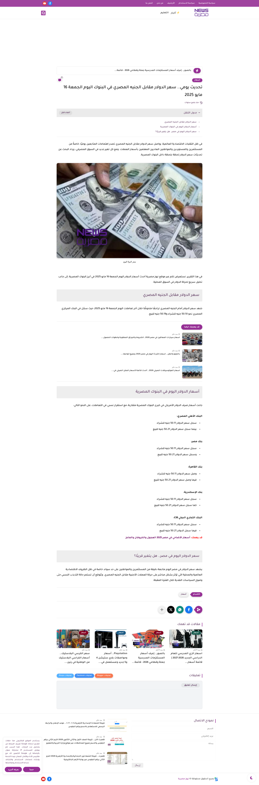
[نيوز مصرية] (201, 12)
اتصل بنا (149, 3)
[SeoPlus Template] (216, 779)
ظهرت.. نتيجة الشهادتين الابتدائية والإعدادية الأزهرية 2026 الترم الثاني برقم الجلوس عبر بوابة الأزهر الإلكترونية (75, 758)
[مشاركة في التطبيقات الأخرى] (162, 609)
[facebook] (50, 3)
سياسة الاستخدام (187, 3)
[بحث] (43, 13)
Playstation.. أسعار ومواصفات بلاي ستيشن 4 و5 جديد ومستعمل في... (111, 658)
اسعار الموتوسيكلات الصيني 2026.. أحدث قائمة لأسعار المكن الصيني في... (145, 371)
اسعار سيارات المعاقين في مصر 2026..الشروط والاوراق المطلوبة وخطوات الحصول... (140, 338)
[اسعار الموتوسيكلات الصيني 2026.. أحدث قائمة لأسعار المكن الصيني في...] (192, 372)
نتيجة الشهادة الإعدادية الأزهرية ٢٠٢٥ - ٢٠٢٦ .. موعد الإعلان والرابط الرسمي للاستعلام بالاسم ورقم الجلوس (75, 725)
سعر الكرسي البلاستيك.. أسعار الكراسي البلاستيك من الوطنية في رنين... (74, 658)
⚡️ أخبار (175, 13)
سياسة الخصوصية (207, 3)
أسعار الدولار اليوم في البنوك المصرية (178, 127)
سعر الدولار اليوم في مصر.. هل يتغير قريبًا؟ (175, 132)
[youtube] (45, 3)
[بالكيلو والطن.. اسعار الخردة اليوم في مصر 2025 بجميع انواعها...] (192, 355)
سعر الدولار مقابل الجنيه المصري (180, 122)
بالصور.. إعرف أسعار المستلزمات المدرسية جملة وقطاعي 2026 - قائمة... (153, 70)
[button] (189, 609)
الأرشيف (171, 3)
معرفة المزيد (13, 769)
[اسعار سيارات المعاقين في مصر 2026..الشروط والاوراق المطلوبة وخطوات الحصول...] (192, 339)
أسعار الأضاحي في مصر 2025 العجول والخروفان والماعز (158, 537)
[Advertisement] (129, 43)
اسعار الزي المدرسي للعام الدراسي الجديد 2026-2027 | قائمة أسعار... (186, 658)
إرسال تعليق (190, 685)
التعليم (165, 13)
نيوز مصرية (183, 779)
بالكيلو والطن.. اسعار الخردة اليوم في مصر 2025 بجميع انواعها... (150, 354)
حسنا (32, 769)
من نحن (160, 3)
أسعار (197, 80)
